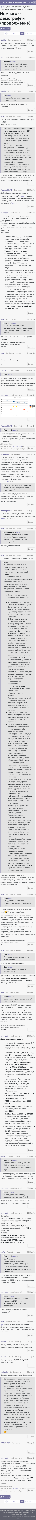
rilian (2, 116)
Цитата (32, 51)
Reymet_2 (4, 213)
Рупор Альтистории (13, 7)
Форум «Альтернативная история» (16, 2)
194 (18, 33)
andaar (3, 1342)
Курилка (26, 7)
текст (22, 196)
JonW (2, 1156)
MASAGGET (5, 1443)
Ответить (6, 29)
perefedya (4, 454)
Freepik (12, 1516)
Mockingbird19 (6, 190)
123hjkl (3, 40)
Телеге (13, 203)
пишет (12, 62)
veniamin (4, 1372)
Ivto (1, 58)
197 (31, 33)
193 (14, 33)
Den (2, 319)
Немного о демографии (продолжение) (18, 9)
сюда (2, 519)
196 (26, 33)
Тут (1, 1325)
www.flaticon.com (21, 1516)
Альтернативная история (20, 1512)
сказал (6, 481)
